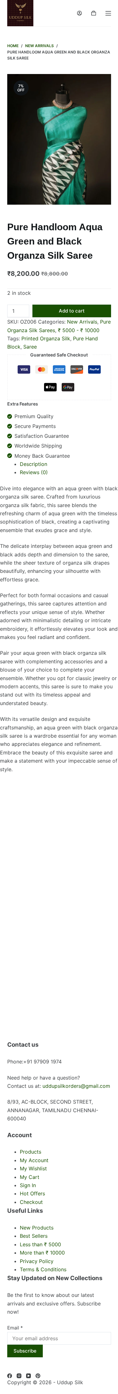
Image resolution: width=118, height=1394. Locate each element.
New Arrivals (82, 322)
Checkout (31, 1202)
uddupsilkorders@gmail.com (76, 1086)
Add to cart (72, 311)
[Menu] (108, 13)
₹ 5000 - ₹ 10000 (78, 330)
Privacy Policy (36, 1261)
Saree (30, 347)
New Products (36, 1227)
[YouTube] (28, 1375)
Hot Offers (32, 1193)
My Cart (29, 1177)
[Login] (79, 13)
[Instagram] (19, 1375)
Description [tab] (33, 464)
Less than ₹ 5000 (40, 1244)
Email (15, 1328)
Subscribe (25, 1351)
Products (30, 1152)
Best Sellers (34, 1236)
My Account (34, 1160)
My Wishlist (33, 1168)
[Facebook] (9, 1375)
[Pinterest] (38, 1375)
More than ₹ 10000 (42, 1252)
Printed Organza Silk (45, 338)
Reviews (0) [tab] (34, 472)
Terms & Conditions (43, 1269)
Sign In (28, 1185)
